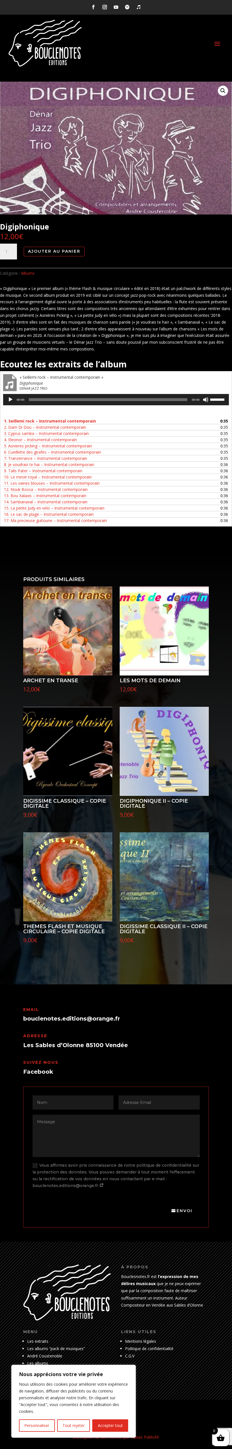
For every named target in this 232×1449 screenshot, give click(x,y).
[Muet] (206, 399)
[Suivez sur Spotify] (127, 7)
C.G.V (129, 1356)
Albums (28, 273)
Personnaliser (36, 1425)
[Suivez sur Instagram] (104, 7)
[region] (73, 1401)
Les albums (37, 1363)
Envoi (184, 1210)
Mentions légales (140, 1341)
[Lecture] (10, 399)
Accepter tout (110, 1425)
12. (46, 489)
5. (48, 446)
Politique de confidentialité (149, 1348)
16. (49, 514)
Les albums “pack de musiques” (56, 1348)
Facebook (38, 1071)
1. (50, 421)
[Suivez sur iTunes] (138, 7)
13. (45, 495)
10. (48, 477)
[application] (116, 399)
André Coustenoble (44, 1356)
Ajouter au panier (54, 251)
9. (43, 470)
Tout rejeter (74, 1425)
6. (52, 452)
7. (45, 458)
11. (52, 483)
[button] (223, 91)
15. (54, 508)
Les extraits (37, 1341)
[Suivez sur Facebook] (93, 7)
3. (46, 433)
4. (40, 439)
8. (49, 464)
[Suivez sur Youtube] (116, 7)
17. (55, 520)
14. (45, 501)
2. (45, 427)
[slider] (218, 399)
